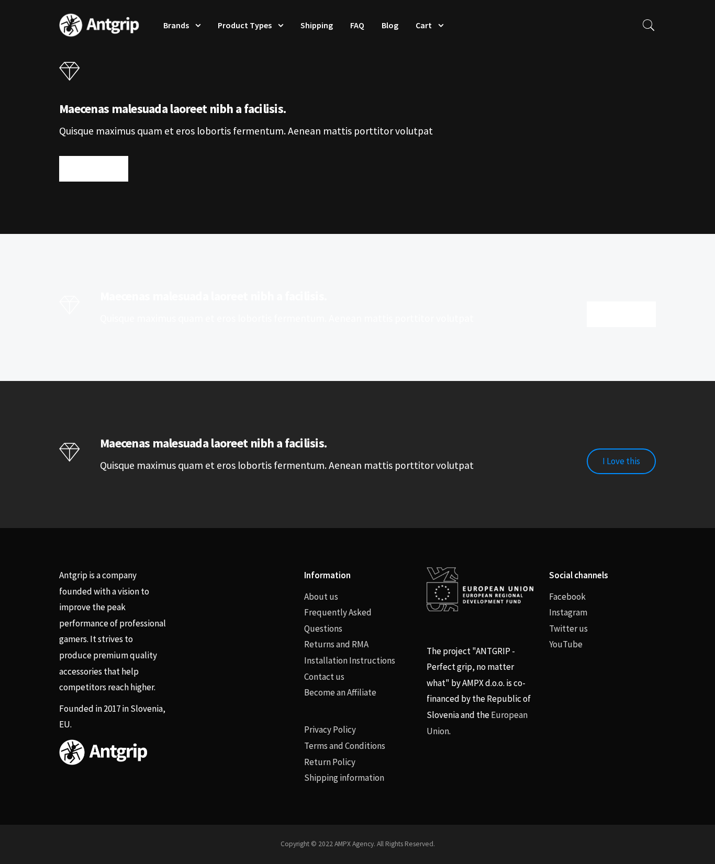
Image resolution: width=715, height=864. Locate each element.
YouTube (566, 644)
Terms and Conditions (344, 745)
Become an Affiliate (340, 692)
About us (321, 596)
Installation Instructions (349, 660)
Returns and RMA (336, 644)
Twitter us (568, 628)
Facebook (567, 596)
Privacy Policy (330, 729)
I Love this (94, 168)
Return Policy (329, 762)
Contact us (324, 676)
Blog (390, 25)
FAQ (357, 25)
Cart (424, 25)
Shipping (316, 25)
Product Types (245, 25)
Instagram (568, 612)
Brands (176, 25)
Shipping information (344, 777)
